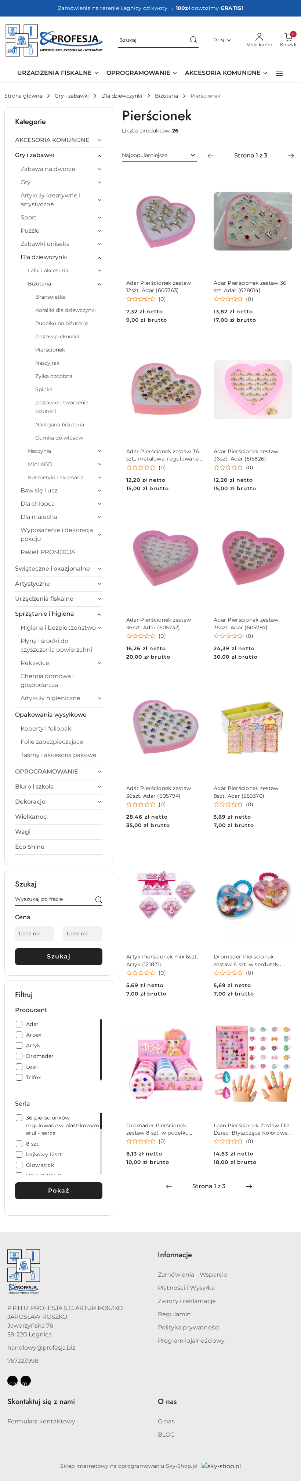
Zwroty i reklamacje (187, 1301)
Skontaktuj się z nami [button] (41, 1401)
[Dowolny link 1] (12, 1381)
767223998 (23, 1360)
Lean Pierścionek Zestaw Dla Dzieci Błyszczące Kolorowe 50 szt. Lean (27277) (252, 1129)
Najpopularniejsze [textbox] (144, 155)
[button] (279, 74)
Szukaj (58, 956)
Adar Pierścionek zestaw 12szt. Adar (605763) (158, 287)
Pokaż (59, 1190)
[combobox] (159, 155)
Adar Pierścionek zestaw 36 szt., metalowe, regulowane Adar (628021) (162, 455)
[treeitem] (58, 140)
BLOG (166, 1434)
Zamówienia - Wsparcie (192, 1274)
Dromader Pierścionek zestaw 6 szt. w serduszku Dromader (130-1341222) (248, 960)
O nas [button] (167, 1401)
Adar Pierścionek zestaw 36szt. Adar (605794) (158, 792)
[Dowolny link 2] (26, 1381)
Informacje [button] (175, 1254)
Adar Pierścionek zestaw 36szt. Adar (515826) (246, 455)
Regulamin (174, 1314)
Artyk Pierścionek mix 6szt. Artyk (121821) (162, 960)
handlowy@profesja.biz (41, 1347)
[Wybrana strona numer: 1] (250, 155)
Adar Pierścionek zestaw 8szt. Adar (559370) (246, 792)
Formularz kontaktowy (41, 1421)
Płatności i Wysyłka (186, 1287)
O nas (166, 1421)
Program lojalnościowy (191, 1340)
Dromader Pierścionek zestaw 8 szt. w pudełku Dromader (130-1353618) (157, 1129)
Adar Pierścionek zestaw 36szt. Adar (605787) (246, 623)
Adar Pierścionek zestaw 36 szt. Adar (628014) (250, 287)
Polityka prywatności (189, 1327)
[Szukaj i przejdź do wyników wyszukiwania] (193, 40)
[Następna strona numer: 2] (291, 155)
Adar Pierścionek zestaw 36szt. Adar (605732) (158, 623)
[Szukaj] (98, 900)
